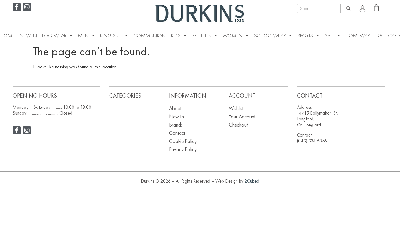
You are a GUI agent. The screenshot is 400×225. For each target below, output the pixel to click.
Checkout (238, 124)
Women (232, 35)
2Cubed (252, 181)
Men (83, 35)
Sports (305, 35)
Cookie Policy (183, 141)
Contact (177, 132)
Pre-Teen (201, 35)
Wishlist (236, 108)
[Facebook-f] (17, 7)
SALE (329, 35)
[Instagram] (27, 7)
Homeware (359, 35)
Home (7, 35)
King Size (111, 35)
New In (28, 35)
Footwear (54, 35)
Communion (149, 35)
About (175, 108)
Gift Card (389, 35)
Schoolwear (270, 35)
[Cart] (377, 8)
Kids (176, 35)
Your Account (242, 116)
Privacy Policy (183, 149)
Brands (176, 124)
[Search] (347, 8)
